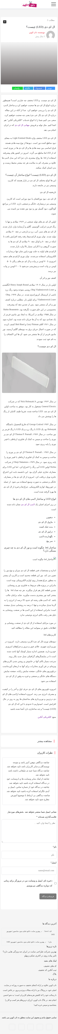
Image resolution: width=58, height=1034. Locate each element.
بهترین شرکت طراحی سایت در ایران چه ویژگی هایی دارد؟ (29, 952)
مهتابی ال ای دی (22, 125)
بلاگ (54, 974)
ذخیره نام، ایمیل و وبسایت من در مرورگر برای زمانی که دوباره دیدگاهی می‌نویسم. (28, 883)
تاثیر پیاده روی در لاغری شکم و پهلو (40, 956)
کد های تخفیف (50, 966)
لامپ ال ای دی (28, 504)
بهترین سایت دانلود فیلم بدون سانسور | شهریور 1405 (25, 942)
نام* (54, 847)
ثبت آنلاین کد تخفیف (47, 970)
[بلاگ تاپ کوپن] (29, 4)
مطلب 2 (51, 20)
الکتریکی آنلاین (44, 717)
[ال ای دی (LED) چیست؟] (29, 63)
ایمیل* (53, 862)
